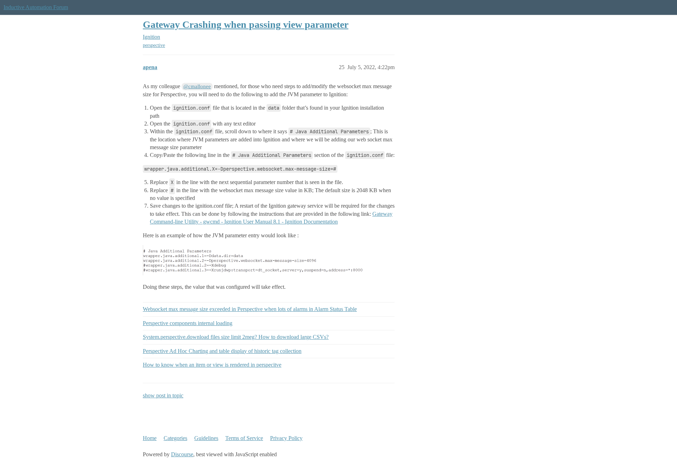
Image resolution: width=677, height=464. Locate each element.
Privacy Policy (286, 438)
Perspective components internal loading (187, 323)
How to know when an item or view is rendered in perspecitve (212, 365)
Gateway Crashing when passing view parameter (245, 24)
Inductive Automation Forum (36, 7)
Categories (175, 438)
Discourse (182, 454)
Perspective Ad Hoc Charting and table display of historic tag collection (222, 351)
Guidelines (206, 438)
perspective (154, 45)
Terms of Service (244, 438)
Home (150, 438)
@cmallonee (197, 86)
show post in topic (163, 395)
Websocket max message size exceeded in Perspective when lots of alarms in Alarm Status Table (250, 309)
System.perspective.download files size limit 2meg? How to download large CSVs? (236, 337)
